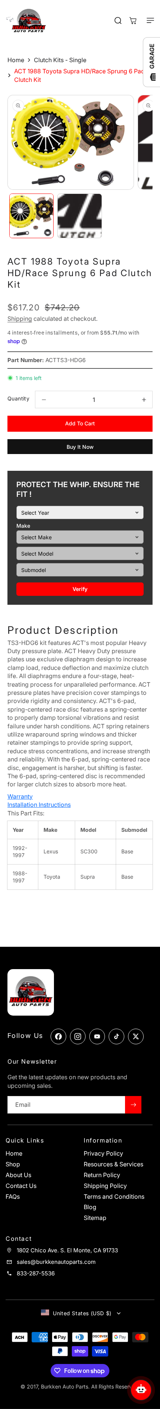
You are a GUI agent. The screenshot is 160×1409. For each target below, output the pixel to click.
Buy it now (80, 447)
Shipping (19, 318)
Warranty (20, 796)
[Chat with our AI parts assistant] (141, 1390)
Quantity (18, 398)
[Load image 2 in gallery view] (79, 216)
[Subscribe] (133, 1105)
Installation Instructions (39, 804)
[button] (147, 20)
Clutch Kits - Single (60, 60)
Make (23, 526)
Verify (80, 589)
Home (15, 60)
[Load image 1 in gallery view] (31, 216)
